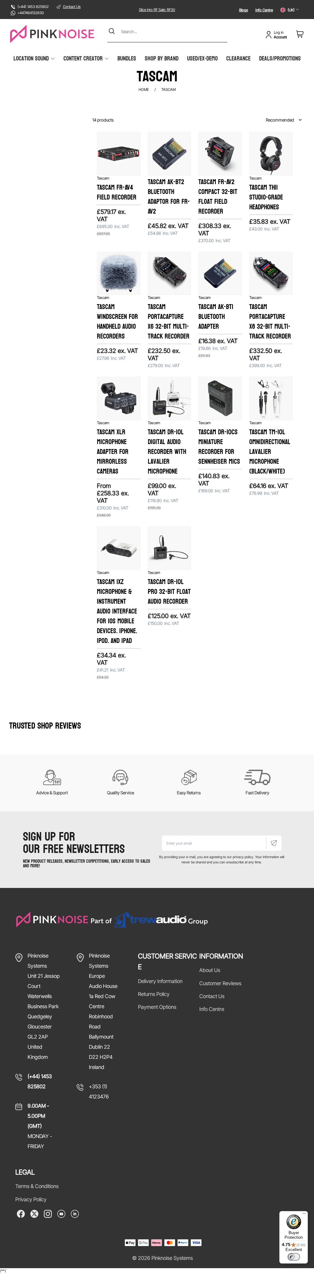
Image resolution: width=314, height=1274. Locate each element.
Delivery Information (160, 981)
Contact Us (72, 6)
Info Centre (264, 10)
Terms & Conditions (37, 1186)
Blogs (243, 10)
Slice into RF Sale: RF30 (157, 9)
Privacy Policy (31, 1199)
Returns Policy (154, 994)
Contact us (211, 996)
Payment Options (157, 1007)
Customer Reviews (220, 983)
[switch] (294, 1256)
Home (144, 89)
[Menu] (304, 1214)
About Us (209, 970)
